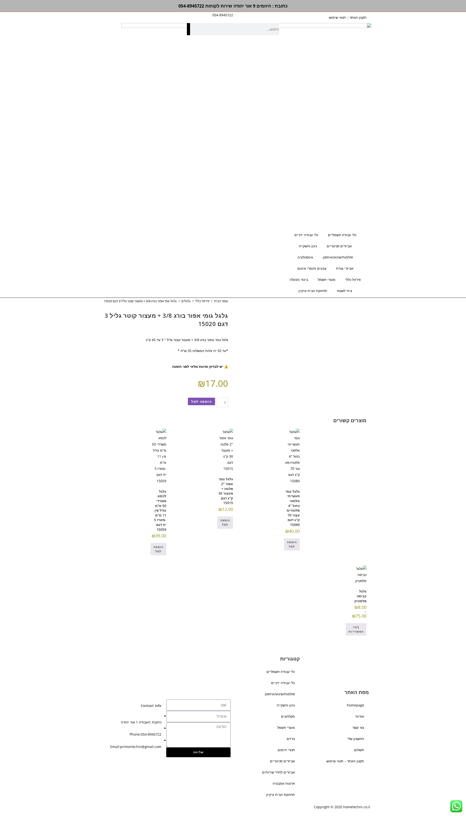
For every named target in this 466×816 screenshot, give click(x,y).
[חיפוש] (188, 29)
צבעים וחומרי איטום (311, 268)
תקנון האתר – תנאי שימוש (347, 17)
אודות (360, 716)
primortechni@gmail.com (140, 746)
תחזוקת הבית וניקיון (313, 290)
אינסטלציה (305, 257)
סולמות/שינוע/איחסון (338, 257)
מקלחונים (288, 716)
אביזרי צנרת (344, 268)
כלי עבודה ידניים (306, 234)
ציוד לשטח (344, 290)
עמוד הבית (221, 301)
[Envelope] (166, 235)
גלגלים (186, 301)
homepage (355, 705)
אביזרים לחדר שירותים (278, 772)
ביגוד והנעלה (299, 279)
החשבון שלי (355, 738)
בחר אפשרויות (356, 629)
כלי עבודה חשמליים (342, 234)
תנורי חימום (286, 749)
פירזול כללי (353, 279)
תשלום (359, 749)
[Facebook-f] (180, 235)
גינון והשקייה (308, 246)
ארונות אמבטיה (284, 783)
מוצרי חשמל (326, 279)
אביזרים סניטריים (339, 246)
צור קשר (358, 727)
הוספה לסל (201, 401)
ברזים (291, 738)
